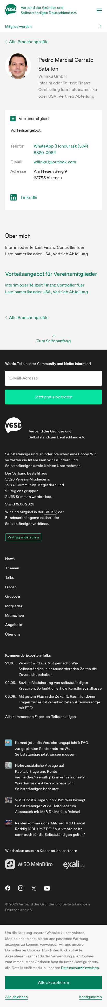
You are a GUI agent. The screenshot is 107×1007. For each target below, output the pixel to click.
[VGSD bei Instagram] (21, 890)
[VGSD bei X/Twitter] (34, 890)
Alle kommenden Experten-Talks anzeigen (40, 716)
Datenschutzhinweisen (80, 967)
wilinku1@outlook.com (55, 161)
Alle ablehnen (16, 997)
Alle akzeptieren (53, 982)
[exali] (73, 866)
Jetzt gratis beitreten (53, 396)
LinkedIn (29, 197)
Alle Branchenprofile (29, 41)
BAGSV (50, 512)
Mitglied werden (18, 26)
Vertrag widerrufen (23, 537)
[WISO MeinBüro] (29, 865)
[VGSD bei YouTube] (47, 890)
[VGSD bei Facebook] (7, 890)
